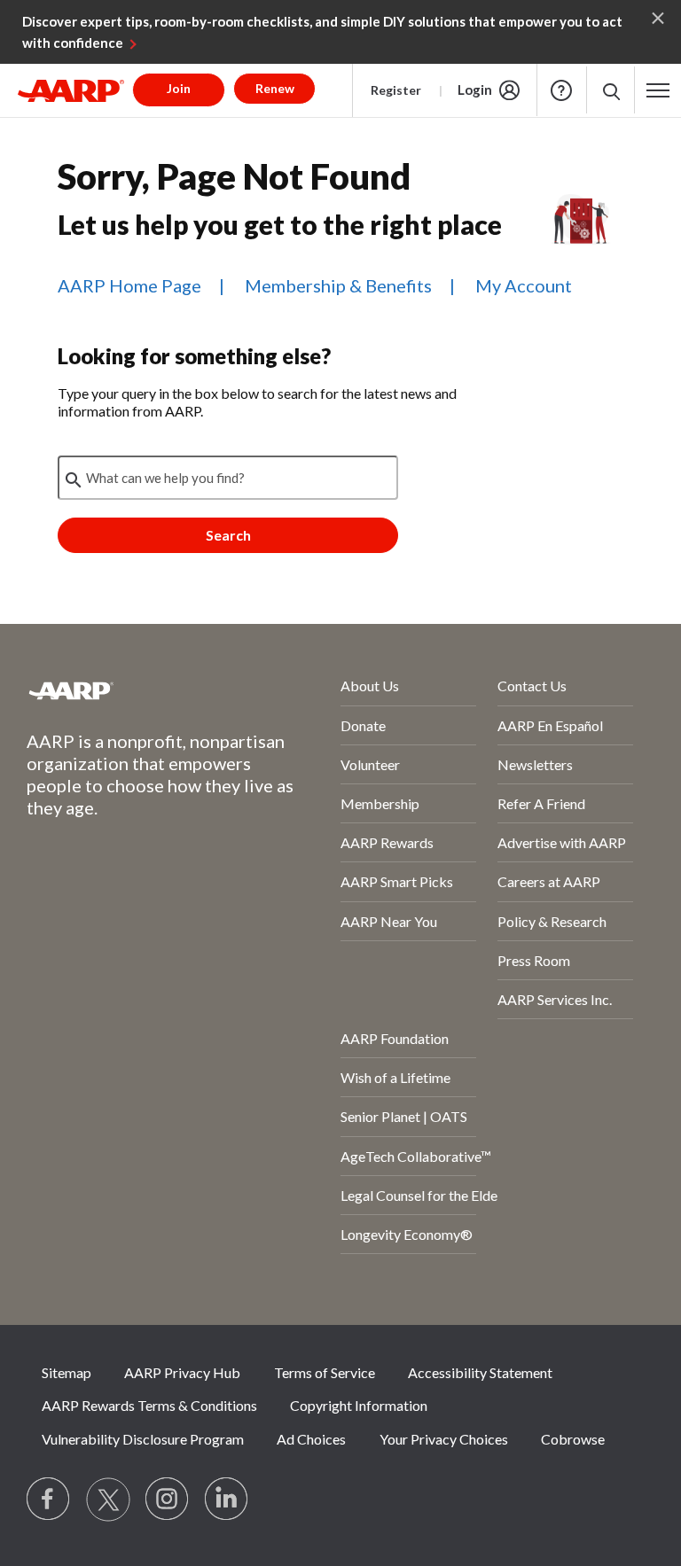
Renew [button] (274, 88)
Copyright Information (358, 1405)
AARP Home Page (129, 285)
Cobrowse (573, 1438)
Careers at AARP (548, 881)
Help (561, 90)
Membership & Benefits (338, 285)
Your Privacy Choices (444, 1438)
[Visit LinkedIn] (227, 1499)
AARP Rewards (387, 842)
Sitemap (66, 1372)
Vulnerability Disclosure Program (143, 1438)
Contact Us (532, 685)
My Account (523, 285)
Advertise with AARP (561, 842)
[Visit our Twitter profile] (108, 1499)
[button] (610, 89)
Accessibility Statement (480, 1372)
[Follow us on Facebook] (49, 1499)
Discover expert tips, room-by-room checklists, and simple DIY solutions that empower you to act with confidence (322, 32)
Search (228, 534)
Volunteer (370, 764)
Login (475, 89)
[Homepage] (71, 90)
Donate (363, 725)
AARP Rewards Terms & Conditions (149, 1405)
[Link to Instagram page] (167, 1499)
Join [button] (179, 88)
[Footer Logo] (136, 690)
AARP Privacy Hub (182, 1372)
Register (396, 89)
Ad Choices (311, 1438)
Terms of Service (324, 1372)
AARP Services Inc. (554, 999)
